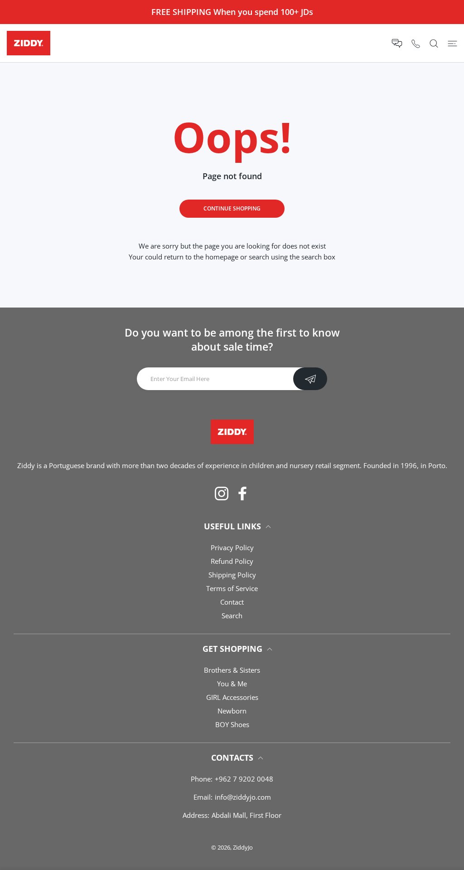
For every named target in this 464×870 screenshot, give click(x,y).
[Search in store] (434, 43)
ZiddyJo (243, 847)
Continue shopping (232, 208)
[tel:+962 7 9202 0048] (416, 43)
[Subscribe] (310, 378)
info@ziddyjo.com (243, 797)
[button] (397, 43)
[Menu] (452, 43)
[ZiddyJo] (28, 43)
